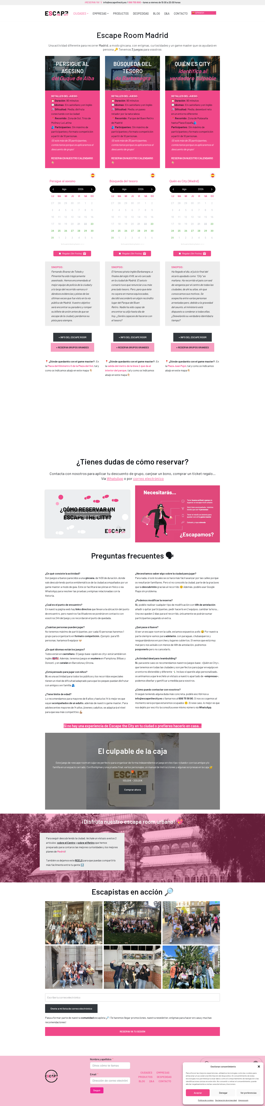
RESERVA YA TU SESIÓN (132, 1031)
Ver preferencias (248, 1092)
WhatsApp (115, 478)
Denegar (223, 1092)
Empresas (163, 1072)
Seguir (96, 1090)
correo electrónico (148, 478)
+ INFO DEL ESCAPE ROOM (72, 337)
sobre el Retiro (86, 842)
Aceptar (198, 1092)
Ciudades (146, 1072)
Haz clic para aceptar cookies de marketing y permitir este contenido (88, 514)
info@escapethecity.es (114, 2)
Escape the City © (55, 1101)
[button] (258, 1066)
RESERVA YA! (93, 2)
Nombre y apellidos (100, 1059)
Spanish (199, 13)
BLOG (156, 13)
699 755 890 (134, 2)
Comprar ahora (132, 789)
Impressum (243, 1100)
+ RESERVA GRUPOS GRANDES (72, 347)
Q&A (166, 13)
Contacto (181, 13)
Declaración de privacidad (226, 1100)
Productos (121, 13)
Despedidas (141, 13)
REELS (79, 860)
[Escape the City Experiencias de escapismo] (56, 13)
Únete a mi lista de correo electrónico (71, 1008)
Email (93, 1074)
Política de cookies (206, 1100)
